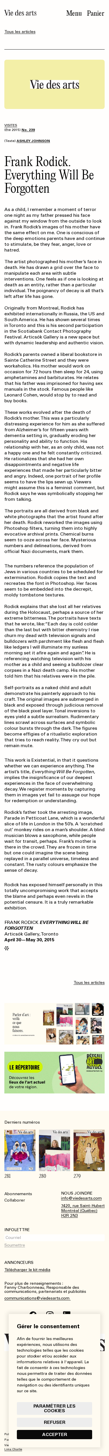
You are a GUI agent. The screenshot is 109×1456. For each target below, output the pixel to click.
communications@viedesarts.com (37, 1298)
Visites (10, 125)
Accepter (54, 1434)
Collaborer (14, 1200)
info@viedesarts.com (81, 1198)
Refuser (54, 1422)
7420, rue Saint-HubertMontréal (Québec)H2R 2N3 (83, 1211)
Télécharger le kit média (27, 1269)
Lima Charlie (13, 1449)
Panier (95, 13)
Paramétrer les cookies (54, 1408)
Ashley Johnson (33, 141)
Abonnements (18, 1193)
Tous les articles (19, 31)
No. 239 (28, 130)
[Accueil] (20, 13)
